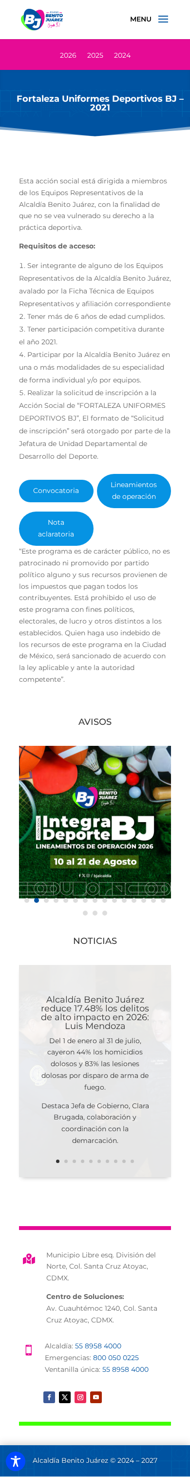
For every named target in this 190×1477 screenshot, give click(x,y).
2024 (122, 56)
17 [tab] (95, 913)
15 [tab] (163, 900)
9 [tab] (104, 900)
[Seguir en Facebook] (49, 1397)
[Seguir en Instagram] (80, 1397)
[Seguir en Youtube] (96, 1397)
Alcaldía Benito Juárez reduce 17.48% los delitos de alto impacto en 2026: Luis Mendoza (95, 1012)
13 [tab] (143, 900)
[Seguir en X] (65, 1397)
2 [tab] (36, 900)
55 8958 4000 (98, 1346)
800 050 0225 (116, 1357)
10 (132, 1161)
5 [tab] (65, 900)
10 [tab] (114, 900)
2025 (95, 56)
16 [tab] (85, 913)
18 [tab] (104, 913)
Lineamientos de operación (134, 490)
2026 (68, 56)
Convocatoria (56, 490)
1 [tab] (26, 900)
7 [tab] (85, 900)
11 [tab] (124, 900)
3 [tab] (46, 900)
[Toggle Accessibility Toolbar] (15, 1461)
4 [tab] (56, 900)
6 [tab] (75, 900)
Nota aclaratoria (56, 528)
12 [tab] (134, 900)
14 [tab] (153, 900)
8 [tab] (95, 900)
